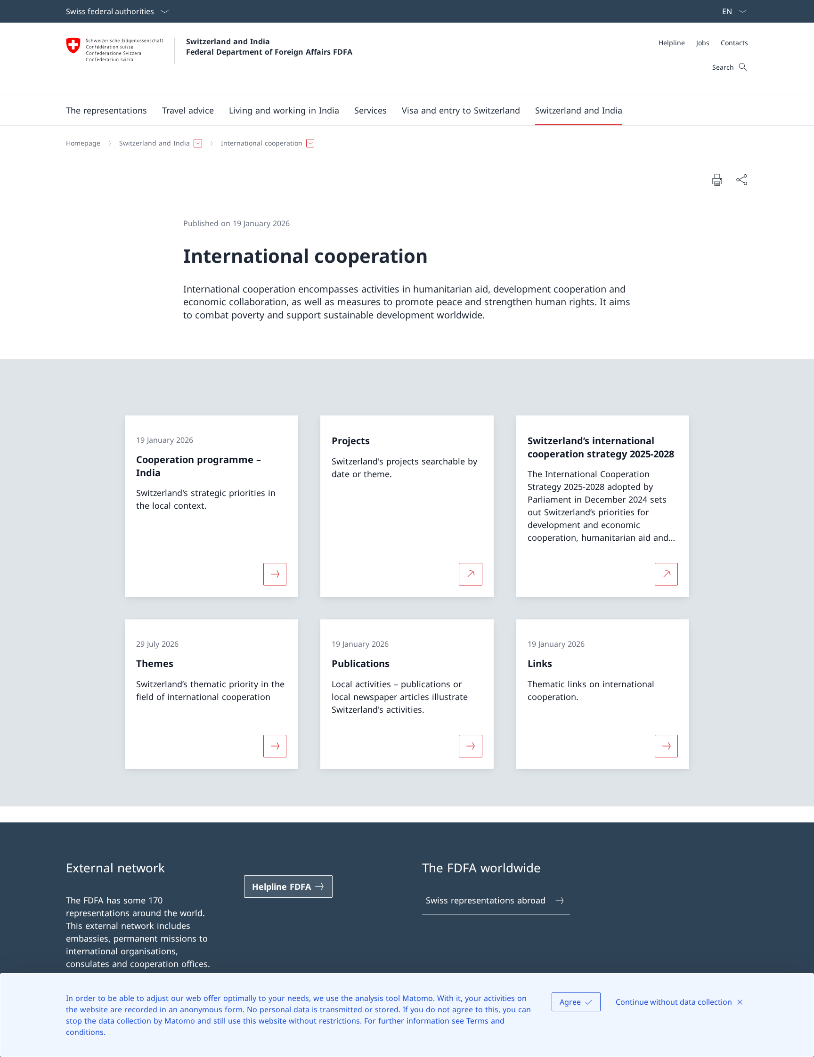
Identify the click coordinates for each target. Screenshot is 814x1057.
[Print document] (717, 179)
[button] (106, 110)
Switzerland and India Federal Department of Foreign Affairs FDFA (269, 46)
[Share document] (741, 179)
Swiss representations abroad (485, 900)
